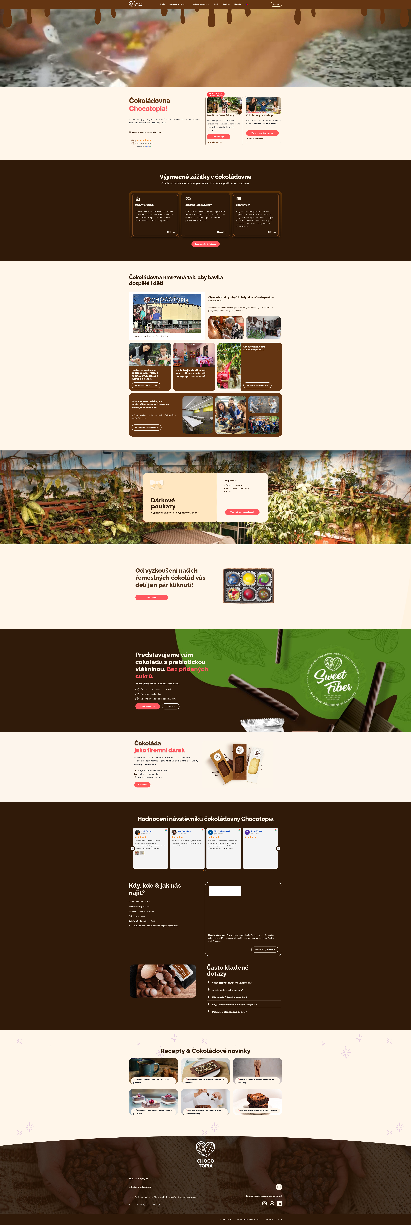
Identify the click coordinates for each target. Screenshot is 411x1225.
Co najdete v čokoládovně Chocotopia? (231, 982)
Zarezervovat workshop (262, 133)
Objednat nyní (218, 136)
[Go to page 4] (203, 870)
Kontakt (226, 4)
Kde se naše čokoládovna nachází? (229, 997)
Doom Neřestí (256, 831)
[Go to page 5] (205, 870)
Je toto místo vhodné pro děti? (227, 990)
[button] (244, 982)
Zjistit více (171, 232)
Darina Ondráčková (185, 831)
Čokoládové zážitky (177, 4)
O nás (162, 4)
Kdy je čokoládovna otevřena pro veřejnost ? (234, 1004)
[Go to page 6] (207, 870)
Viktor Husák (219, 831)
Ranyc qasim (146, 831)
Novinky (237, 4)
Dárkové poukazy (199, 4)
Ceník (216, 4)
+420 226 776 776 (138, 1178)
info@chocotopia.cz (140, 1187)
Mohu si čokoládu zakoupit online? (229, 1012)
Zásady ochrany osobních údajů (248, 1219)
